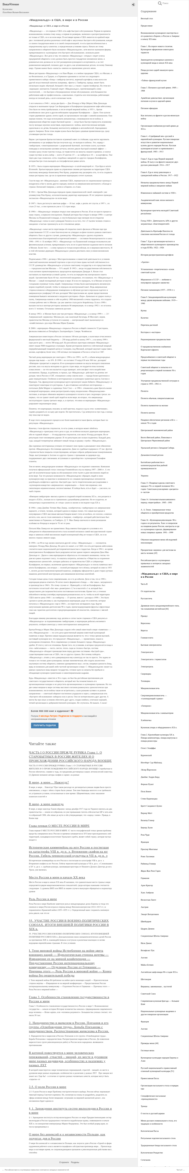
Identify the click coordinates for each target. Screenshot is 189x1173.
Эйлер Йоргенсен (148, 769)
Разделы (75, 1162)
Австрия (144, 907)
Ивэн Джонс (146, 943)
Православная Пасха (150, 1078)
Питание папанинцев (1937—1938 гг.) (158, 289)
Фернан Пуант (147, 784)
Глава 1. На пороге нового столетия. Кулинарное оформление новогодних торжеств (157, 49)
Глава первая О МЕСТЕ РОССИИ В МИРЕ (59, 826)
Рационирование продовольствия (155, 339)
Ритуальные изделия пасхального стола (158, 1138)
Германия (145, 878)
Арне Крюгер (147, 885)
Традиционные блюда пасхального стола (159, 1145)
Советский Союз (148, 993)
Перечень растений (149, 325)
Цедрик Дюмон (147, 928)
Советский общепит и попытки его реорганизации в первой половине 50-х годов (158, 370)
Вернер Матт (146, 813)
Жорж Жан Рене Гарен (151, 870)
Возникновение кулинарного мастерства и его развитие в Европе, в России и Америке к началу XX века (160, 35)
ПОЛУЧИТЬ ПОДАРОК (45, 725)
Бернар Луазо (147, 827)
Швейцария (146, 921)
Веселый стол (147, 18)
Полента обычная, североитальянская (157, 398)
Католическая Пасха (150, 1131)
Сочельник (145, 1159)
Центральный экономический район (157, 430)
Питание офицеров (149, 108)
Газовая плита (147, 637)
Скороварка (146, 673)
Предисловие (146, 25)
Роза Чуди (145, 834)
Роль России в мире (43, 899)
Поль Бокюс (146, 791)
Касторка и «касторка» (151, 332)
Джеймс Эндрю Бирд (150, 777)
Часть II (144, 584)
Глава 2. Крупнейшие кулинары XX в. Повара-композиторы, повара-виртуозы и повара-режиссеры (159, 737)
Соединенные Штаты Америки (154, 935)
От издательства (148, 591)
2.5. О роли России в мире (47, 1087)
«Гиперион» (146, 705)
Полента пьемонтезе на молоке (154, 405)
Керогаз (144, 630)
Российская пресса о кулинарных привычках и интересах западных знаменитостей (155, 563)
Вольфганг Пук (147, 950)
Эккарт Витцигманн (150, 914)
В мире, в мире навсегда (46, 804)
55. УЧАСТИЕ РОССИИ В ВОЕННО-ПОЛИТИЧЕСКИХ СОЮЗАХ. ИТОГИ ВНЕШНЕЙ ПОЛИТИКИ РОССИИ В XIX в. (69, 924)
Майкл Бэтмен (147, 964)
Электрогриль (147, 666)
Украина (144, 475)
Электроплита (147, 652)
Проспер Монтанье (149, 849)
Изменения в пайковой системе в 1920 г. (159, 192)
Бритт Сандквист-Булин (151, 805)
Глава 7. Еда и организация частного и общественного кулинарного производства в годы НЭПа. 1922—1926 (160, 244)
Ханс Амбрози (147, 892)
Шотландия (146, 979)
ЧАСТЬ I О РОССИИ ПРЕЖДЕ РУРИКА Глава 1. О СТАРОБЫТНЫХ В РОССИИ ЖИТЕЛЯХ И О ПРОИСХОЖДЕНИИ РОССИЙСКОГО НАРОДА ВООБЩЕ (70, 756)
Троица (144, 1106)
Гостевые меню (147, 1050)
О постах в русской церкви (153, 1113)
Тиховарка (145, 681)
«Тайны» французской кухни (153, 80)
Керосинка (145, 623)
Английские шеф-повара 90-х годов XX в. (159, 972)
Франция (145, 842)
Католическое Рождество (152, 1152)
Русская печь (146, 598)
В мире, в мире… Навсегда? (49, 782)
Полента (144, 391)
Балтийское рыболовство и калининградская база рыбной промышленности (154, 465)
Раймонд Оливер (148, 863)
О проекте (64, 1162)
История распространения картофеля (157, 254)
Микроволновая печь (150, 688)
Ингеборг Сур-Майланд (151, 762)
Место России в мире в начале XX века (57, 877)
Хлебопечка (146, 720)
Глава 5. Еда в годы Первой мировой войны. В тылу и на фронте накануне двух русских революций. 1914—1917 (159, 161)
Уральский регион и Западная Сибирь (157, 447)
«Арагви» (145, 262)
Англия (144, 957)
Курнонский (146, 755)
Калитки (144, 317)
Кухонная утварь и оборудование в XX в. (159, 727)
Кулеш (143, 310)
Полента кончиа (148, 412)
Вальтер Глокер (147, 820)
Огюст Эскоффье (148, 748)
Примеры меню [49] (149, 1043)
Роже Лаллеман (147, 856)
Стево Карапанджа (149, 798)
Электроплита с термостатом (153, 659)
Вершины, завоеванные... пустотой (156, 986)
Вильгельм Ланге (148, 899)
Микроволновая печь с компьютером (157, 713)
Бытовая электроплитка (151, 644)
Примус (144, 616)
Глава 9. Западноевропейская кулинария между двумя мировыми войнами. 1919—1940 (159, 300)
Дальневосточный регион (152, 455)
